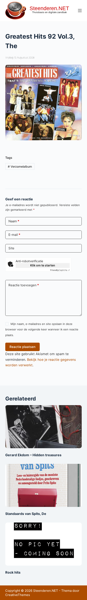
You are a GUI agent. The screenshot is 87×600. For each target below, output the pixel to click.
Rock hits (12, 572)
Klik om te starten (42, 265)
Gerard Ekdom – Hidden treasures (33, 455)
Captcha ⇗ (60, 270)
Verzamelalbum (20, 166)
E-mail (14, 235)
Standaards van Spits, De (25, 514)
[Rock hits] (43, 544)
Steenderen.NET (49, 8)
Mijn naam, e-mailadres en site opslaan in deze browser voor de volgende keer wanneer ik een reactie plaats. (41, 329)
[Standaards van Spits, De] (43, 485)
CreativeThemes (17, 595)
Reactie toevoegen (23, 285)
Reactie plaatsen (22, 347)
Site (11, 248)
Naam (13, 221)
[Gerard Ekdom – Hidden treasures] (43, 426)
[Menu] (80, 10)
